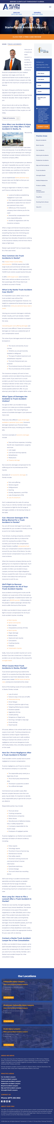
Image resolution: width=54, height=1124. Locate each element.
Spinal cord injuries (15, 623)
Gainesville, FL (24, 1121)
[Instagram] (9, 1101)
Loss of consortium (14, 497)
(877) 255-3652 (16, 14)
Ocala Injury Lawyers (11, 1029)
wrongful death (7, 660)
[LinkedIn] (4, 1101)
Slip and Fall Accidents (42, 165)
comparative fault (23, 546)
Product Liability (41, 185)
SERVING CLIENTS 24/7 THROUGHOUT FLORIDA (27, 1)
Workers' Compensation (40, 191)
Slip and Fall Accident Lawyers (11, 1088)
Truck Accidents (40, 170)
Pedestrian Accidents (42, 160)
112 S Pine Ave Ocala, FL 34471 (11, 1034)
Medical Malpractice (42, 180)
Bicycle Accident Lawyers (9, 1086)
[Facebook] (2, 1101)
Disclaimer (49, 1121)
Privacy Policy (37, 1121)
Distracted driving (14, 699)
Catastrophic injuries (15, 648)
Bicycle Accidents (41, 140)
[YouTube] (7, 1101)
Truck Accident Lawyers (9, 1079)
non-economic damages (18, 475)
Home (4, 44)
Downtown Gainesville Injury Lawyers (18, 1005)
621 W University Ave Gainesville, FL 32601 (14, 1010)
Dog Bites (39, 197)
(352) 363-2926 (37, 14)
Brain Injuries (40, 145)
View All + (39, 207)
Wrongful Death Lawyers (9, 1090)
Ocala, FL (31, 1121)
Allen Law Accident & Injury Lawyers (15, 984)
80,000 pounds (15, 600)
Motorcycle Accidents (42, 155)
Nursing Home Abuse (42, 202)
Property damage (14, 460)
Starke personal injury (22, 177)
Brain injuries (13, 620)
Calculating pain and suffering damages (15, 326)
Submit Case (43, 126)
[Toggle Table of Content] (17, 118)
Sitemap (44, 1121)
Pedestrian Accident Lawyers (10, 1083)
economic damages (23, 435)
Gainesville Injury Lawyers (13, 982)
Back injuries (13, 630)
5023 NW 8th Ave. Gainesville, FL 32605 (14, 987)
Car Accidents (40, 150)
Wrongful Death (40, 175)
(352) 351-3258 (8, 1036)
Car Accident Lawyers (8, 1077)
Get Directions (9, 997)
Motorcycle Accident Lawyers (11, 1081)
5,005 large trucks (12, 277)
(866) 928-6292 (8, 1012)
